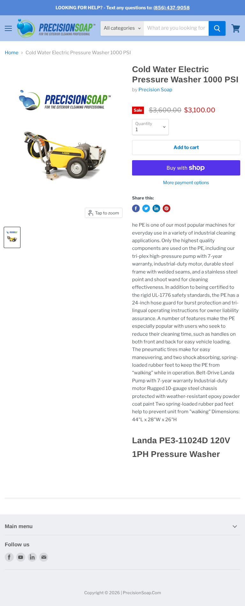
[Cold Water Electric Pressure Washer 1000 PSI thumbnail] (12, 237)
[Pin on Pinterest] (166, 208)
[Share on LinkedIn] (156, 208)
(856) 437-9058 (171, 7)
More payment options (186, 182)
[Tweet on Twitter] (146, 208)
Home (12, 53)
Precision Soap (155, 90)
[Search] (217, 28)
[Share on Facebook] (136, 208)
